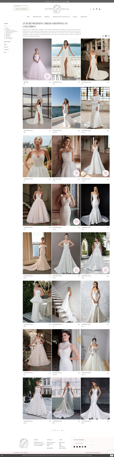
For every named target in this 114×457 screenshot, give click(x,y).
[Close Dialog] (2, 455)
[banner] (57, 9)
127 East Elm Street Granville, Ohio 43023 (51, 444)
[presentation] (37, 59)
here (91, 455)
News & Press (62, 446)
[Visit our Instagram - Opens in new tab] (74, 446)
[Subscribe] (92, 443)
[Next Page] (63, 430)
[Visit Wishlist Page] (96, 9)
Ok (112, 455)
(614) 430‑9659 (50, 448)
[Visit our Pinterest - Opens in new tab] (77, 446)
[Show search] (90, 9)
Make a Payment (62, 448)
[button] (93, 9)
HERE (68, 1)
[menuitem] (21, 6)
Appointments (62, 442)
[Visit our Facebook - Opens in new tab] (80, 446)
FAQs (60, 444)
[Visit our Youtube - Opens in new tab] (82, 446)
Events (60, 445)
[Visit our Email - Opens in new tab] (85, 446)
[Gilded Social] (23, 443)
